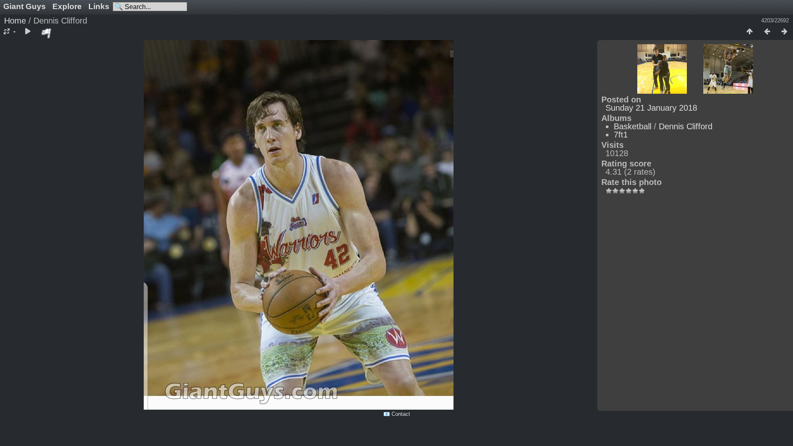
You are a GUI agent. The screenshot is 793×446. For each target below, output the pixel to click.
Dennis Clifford (685, 126)
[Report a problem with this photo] (46, 33)
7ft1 (621, 134)
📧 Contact (396, 414)
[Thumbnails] (749, 32)
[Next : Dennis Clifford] (784, 32)
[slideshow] (27, 32)
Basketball (632, 126)
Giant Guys (24, 6)
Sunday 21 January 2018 (651, 107)
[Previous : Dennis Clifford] (767, 32)
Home (15, 20)
